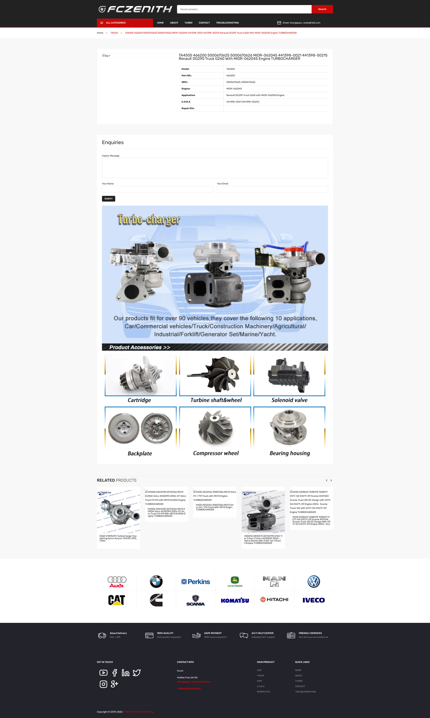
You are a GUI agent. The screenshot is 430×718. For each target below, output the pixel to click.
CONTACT (204, 22)
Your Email (222, 183)
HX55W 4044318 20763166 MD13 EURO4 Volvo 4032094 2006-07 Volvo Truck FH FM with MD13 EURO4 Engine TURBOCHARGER (166, 512)
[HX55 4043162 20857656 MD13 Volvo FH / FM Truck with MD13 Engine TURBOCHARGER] (214, 496)
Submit (108, 198)
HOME (160, 22)
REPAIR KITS (263, 691)
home (100, 32)
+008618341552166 (189, 688)
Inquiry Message (110, 155)
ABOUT (174, 22)
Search (322, 9)
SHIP (259, 681)
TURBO (188, 22)
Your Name (108, 183)
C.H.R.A (261, 686)
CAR (259, 670)
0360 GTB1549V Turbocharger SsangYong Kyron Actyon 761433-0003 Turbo (118, 538)
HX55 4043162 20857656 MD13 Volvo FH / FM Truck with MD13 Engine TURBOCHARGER (214, 507)
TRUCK (260, 675)
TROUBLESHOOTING (227, 22)
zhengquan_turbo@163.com (305, 22)
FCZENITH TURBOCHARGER (138, 711)
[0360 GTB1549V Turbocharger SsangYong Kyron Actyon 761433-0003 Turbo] (118, 511)
